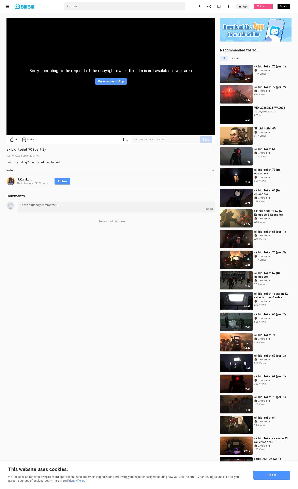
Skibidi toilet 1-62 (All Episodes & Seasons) (268, 212)
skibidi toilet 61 (264, 149)
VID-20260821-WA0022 (269, 107)
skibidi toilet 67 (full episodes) (267, 274)
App (244, 6)
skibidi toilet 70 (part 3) (270, 252)
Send (206, 139)
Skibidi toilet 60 (264, 128)
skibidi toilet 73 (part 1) (270, 397)
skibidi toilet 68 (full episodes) (267, 192)
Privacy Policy (76, 480)
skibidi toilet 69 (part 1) (270, 376)
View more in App (111, 81)
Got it (271, 475)
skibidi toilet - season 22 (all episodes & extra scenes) (271, 295)
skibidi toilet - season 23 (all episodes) (271, 440)
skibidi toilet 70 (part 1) (270, 66)
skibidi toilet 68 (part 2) (270, 314)
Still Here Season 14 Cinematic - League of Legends (269, 460)
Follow (62, 181)
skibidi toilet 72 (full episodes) (267, 171)
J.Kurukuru (24, 179)
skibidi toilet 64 (264, 417)
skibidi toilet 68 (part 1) (270, 231)
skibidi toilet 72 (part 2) (270, 87)
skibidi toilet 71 (264, 335)
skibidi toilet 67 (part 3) (270, 355)
